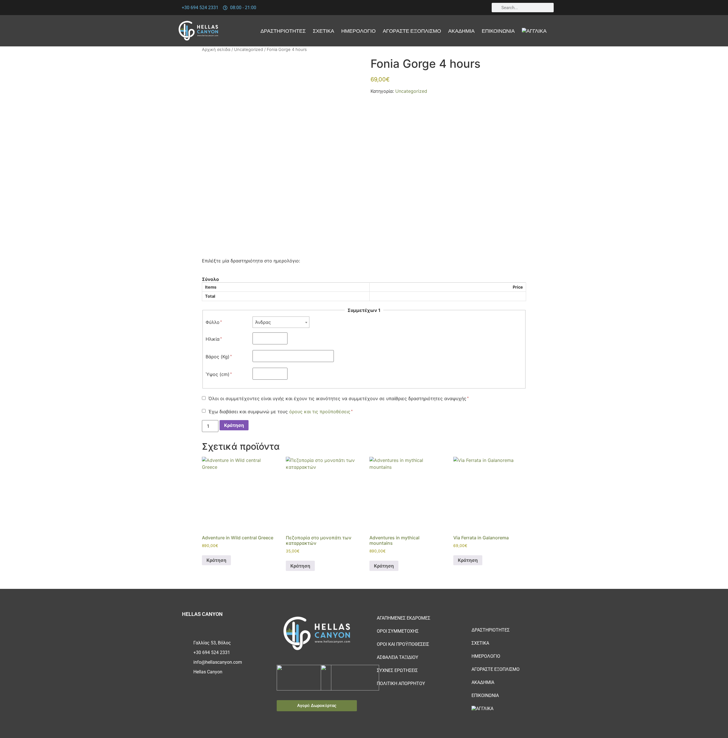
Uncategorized (248, 49)
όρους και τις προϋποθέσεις (319, 411)
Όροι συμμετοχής (398, 631)
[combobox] (281, 322)
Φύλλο (213, 322)
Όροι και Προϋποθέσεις (403, 644)
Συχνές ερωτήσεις (397, 670)
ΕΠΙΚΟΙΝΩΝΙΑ (498, 31)
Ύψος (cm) (217, 374)
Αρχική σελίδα (216, 49)
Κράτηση (234, 425)
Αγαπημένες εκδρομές (403, 618)
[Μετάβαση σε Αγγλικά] (534, 31)
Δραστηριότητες (283, 31)
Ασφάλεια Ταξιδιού (397, 657)
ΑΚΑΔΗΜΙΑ (461, 31)
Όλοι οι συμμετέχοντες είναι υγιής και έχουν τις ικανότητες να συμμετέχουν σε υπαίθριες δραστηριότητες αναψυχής (337, 398)
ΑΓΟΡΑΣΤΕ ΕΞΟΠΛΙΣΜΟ (412, 31)
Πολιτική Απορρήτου (401, 683)
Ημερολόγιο (358, 31)
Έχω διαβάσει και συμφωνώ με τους (279, 411)
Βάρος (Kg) (217, 356)
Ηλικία (213, 339)
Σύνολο (210, 279)
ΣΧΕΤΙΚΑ (323, 31)
